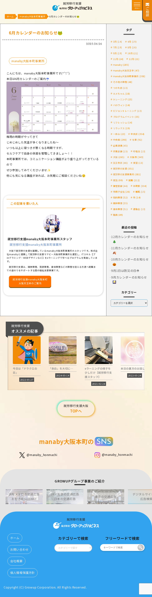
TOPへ (76, 408)
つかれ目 (120, 87)
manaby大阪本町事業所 (27, 61)
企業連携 (120, 145)
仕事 (137, 139)
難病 (118, 214)
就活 (118, 180)
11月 (118, 59)
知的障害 (120, 197)
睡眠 (140, 191)
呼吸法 (139, 151)
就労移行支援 (123, 168)
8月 (132, 47)
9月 (117, 53)
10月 (133, 53)
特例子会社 (121, 191)
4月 (132, 41)
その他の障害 (122, 81)
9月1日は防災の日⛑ (125, 270)
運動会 (139, 209)
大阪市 (136, 157)
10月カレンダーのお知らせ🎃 (130, 261)
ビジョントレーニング (127, 110)
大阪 (118, 157)
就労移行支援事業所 (127, 174)
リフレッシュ (122, 122)
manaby (121, 64)
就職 (134, 180)
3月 (117, 41)
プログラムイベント (126, 116)
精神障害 (120, 203)
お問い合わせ (19, 549)
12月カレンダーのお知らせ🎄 (130, 239)
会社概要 (16, 561)
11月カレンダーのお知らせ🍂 (130, 250)
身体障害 (120, 209)
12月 (134, 59)
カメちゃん (121, 93)
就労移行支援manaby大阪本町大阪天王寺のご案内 (30, 281)
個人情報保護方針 (22, 572)
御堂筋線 (120, 185)
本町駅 (140, 185)
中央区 (137, 133)
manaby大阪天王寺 (126, 70)
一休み (119, 133)
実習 (138, 162)
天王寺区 (120, 162)
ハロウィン (121, 105)
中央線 (120, 139)
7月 (117, 47)
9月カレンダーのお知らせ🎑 (129, 279)
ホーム (14, 538)
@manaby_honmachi (42, 454)
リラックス (121, 128)
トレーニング (122, 99)
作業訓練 (120, 151)
